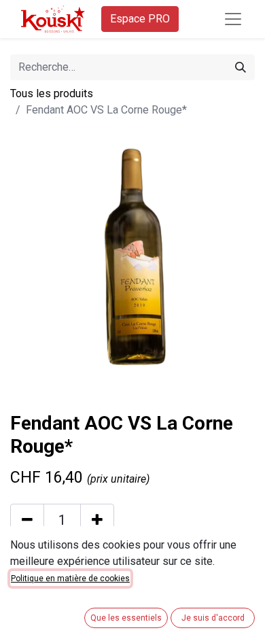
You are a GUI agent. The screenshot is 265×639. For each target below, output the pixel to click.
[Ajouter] (97, 520)
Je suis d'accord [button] (213, 618)
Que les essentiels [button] (126, 618)
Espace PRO (140, 18)
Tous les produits (51, 93)
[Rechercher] (240, 67)
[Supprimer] (27, 520)
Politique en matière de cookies (70, 578)
